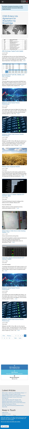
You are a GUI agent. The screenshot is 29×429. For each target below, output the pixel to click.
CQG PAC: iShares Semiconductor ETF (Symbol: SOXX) (13, 258)
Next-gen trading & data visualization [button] (14, 373)
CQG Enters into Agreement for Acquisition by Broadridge (10, 19)
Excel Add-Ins (5, 398)
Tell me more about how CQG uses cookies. (10, 421)
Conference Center (6, 414)
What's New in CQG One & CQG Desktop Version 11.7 (14, 392)
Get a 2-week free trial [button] (14, 367)
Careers (4, 415)
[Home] (24, 2)
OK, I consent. (5, 426)
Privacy (14, 415)
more (24, 60)
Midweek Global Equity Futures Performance (11, 103)
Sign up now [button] (14, 378)
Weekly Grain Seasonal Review (11, 166)
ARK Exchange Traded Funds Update (12, 51)
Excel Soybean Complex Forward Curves (11, 394)
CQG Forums (5, 412)
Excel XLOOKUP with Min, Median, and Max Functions (13, 75)
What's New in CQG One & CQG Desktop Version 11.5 (14, 231)
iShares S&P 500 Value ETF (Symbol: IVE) (11, 399)
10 (10, 338)
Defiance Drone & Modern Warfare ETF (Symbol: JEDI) (13, 195)
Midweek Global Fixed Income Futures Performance (13, 134)
